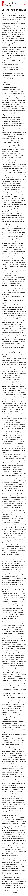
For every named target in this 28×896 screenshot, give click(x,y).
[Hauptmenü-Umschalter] (24, 4)
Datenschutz (14, 892)
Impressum (23, 890)
